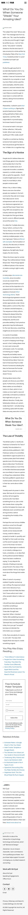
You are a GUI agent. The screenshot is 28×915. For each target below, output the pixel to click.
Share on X (18, 429)
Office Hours (7, 879)
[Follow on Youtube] (9, 889)
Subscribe (14, 718)
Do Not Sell (18, 904)
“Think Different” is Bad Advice (14, 657)
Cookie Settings (8, 904)
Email (4, 892)
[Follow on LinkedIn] (4, 889)
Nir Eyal (6, 789)
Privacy (5, 901)
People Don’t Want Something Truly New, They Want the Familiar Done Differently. (14, 662)
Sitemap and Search (16, 901)
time (15, 221)
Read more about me (13, 822)
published (6, 62)
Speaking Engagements (11, 876)
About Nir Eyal (7, 873)
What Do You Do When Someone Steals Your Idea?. (14, 422)
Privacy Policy (9, 728)
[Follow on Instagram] (13, 889)
